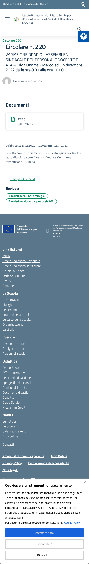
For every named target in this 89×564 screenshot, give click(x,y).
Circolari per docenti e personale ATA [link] (31, 201)
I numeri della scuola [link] (16, 314)
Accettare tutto (44, 533)
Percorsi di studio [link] (13, 353)
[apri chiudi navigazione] (7, 19)
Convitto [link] (8, 397)
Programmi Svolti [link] (14, 407)
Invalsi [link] (6, 280)
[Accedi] (83, 4)
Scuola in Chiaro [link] (13, 270)
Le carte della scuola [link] (16, 319)
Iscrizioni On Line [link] (14, 275)
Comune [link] (8, 285)
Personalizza (44, 544)
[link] (83, 36)
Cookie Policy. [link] (72, 522)
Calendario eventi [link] (14, 431)
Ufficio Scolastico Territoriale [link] (21, 265)
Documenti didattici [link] (15, 392)
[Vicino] (84, 482)
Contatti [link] (8, 444)
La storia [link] (8, 329)
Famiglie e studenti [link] (15, 348)
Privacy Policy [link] (12, 462)
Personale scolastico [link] (16, 343)
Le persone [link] (10, 309)
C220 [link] (21, 119)
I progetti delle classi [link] (16, 382)
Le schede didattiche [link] (16, 377)
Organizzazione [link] (12, 324)
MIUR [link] (6, 255)
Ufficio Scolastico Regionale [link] (21, 260)
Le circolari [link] (9, 426)
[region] (44, 521)
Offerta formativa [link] (14, 372)
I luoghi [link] (7, 304)
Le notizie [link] (9, 421)
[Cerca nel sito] (79, 29)
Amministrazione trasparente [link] (23, 455)
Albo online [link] (10, 436)
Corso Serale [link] (11, 402)
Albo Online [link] (59, 455)
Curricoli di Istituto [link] (14, 387)
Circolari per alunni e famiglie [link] (27, 196)
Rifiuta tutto (44, 555)
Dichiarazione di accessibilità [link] (48, 462)
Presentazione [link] (12, 299)
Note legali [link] (10, 469)
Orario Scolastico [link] (13, 367)
